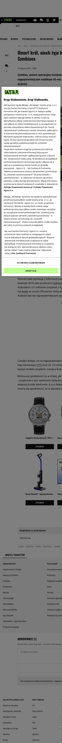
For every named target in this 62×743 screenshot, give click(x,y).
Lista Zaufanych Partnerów (23, 253)
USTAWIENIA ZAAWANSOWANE (31, 263)
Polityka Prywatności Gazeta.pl (18, 187)
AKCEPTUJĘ (31, 271)
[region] (31, 181)
